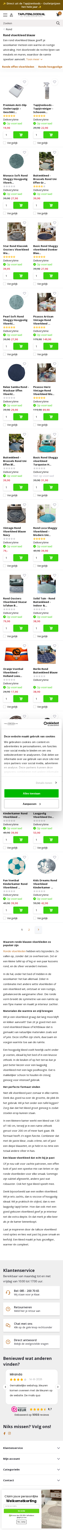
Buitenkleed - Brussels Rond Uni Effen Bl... (14, 461)
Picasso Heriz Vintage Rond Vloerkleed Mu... (43, 390)
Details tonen (44, 782)
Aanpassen (29, 803)
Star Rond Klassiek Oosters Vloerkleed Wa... (16, 249)
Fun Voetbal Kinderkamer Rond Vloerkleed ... (15, 813)
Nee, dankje (22, 1522)
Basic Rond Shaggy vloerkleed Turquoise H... (45, 461)
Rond (9, 29)
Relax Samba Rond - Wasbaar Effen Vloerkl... (16, 390)
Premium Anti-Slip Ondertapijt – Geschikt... (15, 108)
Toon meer (33, 59)
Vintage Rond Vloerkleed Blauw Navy (14, 531)
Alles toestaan (31, 793)
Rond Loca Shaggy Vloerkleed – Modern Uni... (45, 531)
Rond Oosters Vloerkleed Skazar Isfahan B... (15, 602)
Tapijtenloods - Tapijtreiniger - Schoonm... (43, 108)
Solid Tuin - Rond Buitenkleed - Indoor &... (44, 602)
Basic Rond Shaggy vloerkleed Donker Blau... (45, 249)
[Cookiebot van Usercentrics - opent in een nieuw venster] (44, 724)
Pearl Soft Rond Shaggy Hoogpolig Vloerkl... (15, 320)
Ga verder (21, 1511)
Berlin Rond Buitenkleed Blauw (45, 670)
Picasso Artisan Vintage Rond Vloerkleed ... (43, 320)
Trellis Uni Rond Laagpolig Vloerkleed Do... (43, 813)
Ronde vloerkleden (14, 951)
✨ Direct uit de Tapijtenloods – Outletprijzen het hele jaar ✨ (31, 5)
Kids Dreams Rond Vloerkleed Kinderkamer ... (45, 884)
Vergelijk (12, 143)
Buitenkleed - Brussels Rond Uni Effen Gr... (45, 179)
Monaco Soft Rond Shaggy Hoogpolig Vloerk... (15, 179)
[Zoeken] (58, 23)
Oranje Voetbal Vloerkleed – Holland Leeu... (13, 672)
